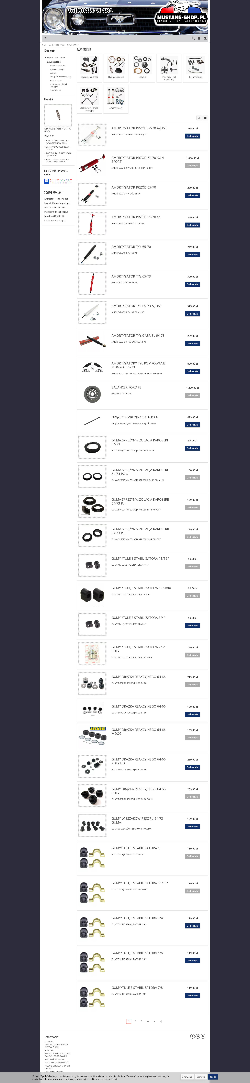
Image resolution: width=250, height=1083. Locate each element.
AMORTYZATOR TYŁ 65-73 (131, 276)
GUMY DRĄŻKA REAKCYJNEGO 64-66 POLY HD (139, 761)
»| (161, 1021)
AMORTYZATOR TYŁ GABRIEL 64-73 (138, 335)
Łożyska (142, 77)
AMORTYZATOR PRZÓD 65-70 (134, 187)
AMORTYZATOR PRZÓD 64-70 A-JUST (139, 128)
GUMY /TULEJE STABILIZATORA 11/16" (140, 558)
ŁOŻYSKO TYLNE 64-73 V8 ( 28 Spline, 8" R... (58, 154)
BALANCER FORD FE (126, 387)
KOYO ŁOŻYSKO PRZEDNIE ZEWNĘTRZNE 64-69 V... (57, 160)
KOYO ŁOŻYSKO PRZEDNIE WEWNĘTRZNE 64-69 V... (57, 141)
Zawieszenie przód (89, 77)
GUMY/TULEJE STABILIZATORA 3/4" (138, 918)
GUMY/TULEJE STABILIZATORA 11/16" (140, 883)
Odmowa (201, 1076)
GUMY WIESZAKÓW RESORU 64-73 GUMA (137, 820)
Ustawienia (187, 1076)
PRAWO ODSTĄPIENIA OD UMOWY (57, 1067)
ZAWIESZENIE (54, 61)
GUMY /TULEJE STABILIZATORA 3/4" (138, 617)
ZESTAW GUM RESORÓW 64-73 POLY (58, 148)
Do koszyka (192, 136)
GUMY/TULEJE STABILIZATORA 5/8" (138, 952)
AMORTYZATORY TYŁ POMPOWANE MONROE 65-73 (138, 365)
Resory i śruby (195, 77)
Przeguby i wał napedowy (169, 78)
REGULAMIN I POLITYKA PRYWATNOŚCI (56, 1045)
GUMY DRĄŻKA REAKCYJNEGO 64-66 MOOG (139, 731)
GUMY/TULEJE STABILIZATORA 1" (136, 848)
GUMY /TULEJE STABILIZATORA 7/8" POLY (138, 649)
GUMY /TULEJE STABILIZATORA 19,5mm (141, 588)
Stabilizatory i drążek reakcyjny (89, 109)
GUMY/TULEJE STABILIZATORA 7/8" (138, 987)
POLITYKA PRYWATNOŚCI (57, 1062)
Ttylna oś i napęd (116, 77)
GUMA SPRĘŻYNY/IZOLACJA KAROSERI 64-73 (140, 442)
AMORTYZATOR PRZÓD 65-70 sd (136, 217)
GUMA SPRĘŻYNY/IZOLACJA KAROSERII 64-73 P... (140, 501)
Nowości (48, 99)
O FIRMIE (49, 1041)
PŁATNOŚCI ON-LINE (55, 1059)
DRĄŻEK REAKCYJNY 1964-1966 (135, 417)
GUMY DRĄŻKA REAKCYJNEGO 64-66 (139, 676)
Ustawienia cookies (54, 1071)
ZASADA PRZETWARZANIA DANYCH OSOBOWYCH (57, 1054)
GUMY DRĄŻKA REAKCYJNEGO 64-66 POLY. (139, 791)
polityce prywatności (107, 1079)
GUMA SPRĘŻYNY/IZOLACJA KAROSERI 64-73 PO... (140, 472)
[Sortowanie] (199, 117)
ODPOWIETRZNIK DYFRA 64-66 (57, 130)
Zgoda (213, 1076)
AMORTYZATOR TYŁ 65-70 (131, 246)
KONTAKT (49, 1050)
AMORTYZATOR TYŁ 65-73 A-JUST (137, 306)
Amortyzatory (116, 108)
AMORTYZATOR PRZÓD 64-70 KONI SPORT (138, 159)
